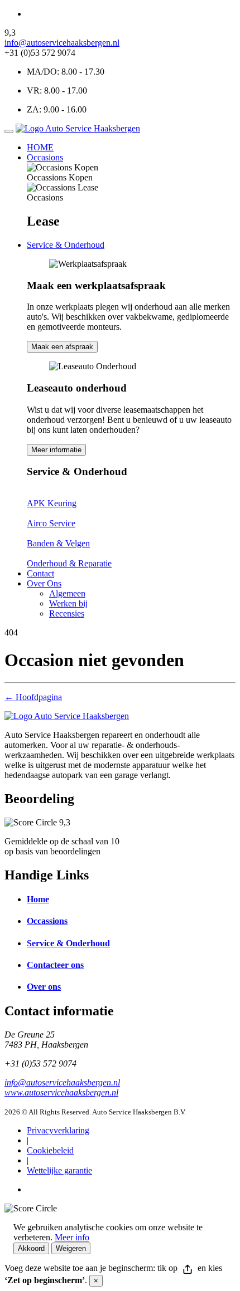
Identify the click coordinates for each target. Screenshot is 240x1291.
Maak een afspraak (62, 347)
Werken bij (68, 603)
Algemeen (67, 593)
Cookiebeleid (50, 1150)
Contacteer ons (55, 965)
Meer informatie (56, 450)
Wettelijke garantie (59, 1170)
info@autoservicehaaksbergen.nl (61, 42)
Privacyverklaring (58, 1130)
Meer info (72, 1237)
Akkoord (31, 1248)
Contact (40, 573)
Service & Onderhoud (65, 245)
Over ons (44, 986)
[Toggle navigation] (8, 131)
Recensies (66, 613)
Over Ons (44, 583)
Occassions (47, 921)
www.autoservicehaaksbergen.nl (61, 1092)
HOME (40, 147)
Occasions (45, 157)
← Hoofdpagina (33, 697)
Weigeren (71, 1248)
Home (38, 899)
